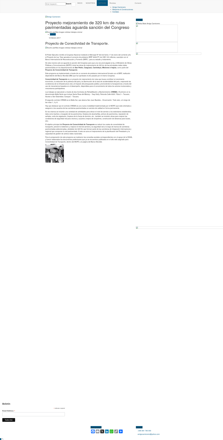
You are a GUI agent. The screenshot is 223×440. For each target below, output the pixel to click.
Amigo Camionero (119, 7)
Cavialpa (115, 12)
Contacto (138, 3)
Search (68, 3)
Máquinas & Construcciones (122, 9)
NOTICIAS (102, 3)
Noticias (53, 34)
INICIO (79, 3)
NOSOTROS (90, 3)
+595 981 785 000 (144, 430)
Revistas (113, 3)
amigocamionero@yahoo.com (149, 434)
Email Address (8, 411)
